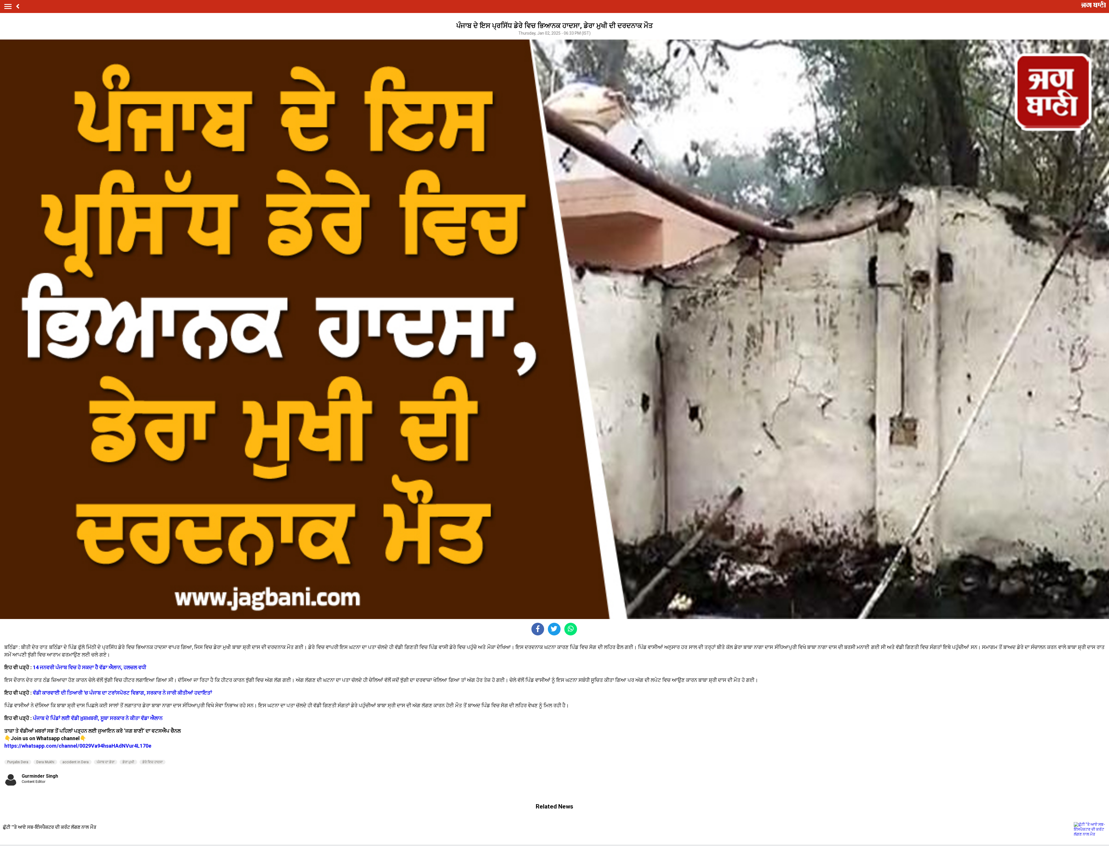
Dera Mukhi (45, 762)
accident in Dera (75, 762)
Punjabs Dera (17, 762)
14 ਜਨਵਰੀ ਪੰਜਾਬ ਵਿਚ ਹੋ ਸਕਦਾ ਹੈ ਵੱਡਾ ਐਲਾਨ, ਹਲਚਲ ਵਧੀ (89, 667)
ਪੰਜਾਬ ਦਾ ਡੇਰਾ (105, 762)
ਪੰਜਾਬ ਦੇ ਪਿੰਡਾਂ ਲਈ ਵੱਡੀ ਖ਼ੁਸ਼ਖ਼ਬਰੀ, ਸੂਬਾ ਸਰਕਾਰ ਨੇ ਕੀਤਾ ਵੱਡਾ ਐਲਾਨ (98, 718)
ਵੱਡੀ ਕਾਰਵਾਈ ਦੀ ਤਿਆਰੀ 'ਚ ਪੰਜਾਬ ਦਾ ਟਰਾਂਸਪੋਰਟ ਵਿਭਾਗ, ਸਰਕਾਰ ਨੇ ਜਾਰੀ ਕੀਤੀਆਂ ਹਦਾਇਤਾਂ (122, 693)
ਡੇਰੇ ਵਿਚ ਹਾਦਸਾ (152, 762)
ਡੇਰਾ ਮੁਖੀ (128, 762)
